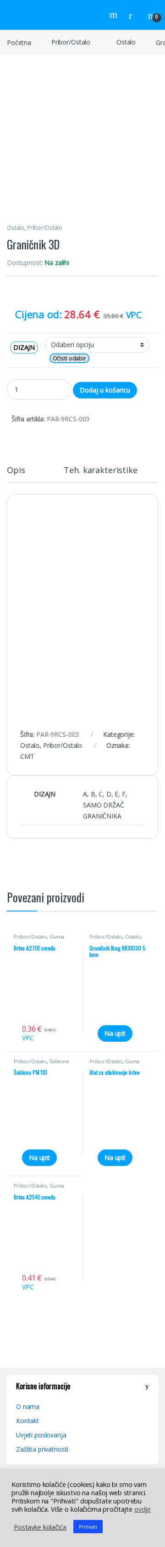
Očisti (60, 358)
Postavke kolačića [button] (40, 1527)
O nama (27, 1406)
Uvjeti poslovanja (41, 1435)
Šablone (59, 1061)
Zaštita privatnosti (42, 1449)
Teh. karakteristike (100, 470)
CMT (27, 756)
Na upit (115, 1033)
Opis (16, 470)
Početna (19, 42)
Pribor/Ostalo (70, 42)
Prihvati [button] (88, 1526)
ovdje (142, 1509)
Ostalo (126, 42)
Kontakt (27, 1420)
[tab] (16, 474)
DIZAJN (24, 347)
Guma (57, 936)
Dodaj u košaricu (105, 390)
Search (115, 15)
